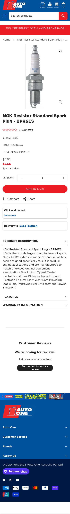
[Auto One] (16, 5)
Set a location (28, 226)
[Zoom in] (60, 102)
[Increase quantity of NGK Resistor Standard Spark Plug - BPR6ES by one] (63, 178)
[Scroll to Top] (63, 496)
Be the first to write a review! (35, 368)
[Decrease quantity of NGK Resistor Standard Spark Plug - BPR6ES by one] (21, 178)
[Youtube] (17, 480)
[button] (63, 5)
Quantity (8, 177)
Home (6, 39)
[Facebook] (4, 480)
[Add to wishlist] (60, 51)
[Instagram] (10, 480)
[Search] (63, 16)
